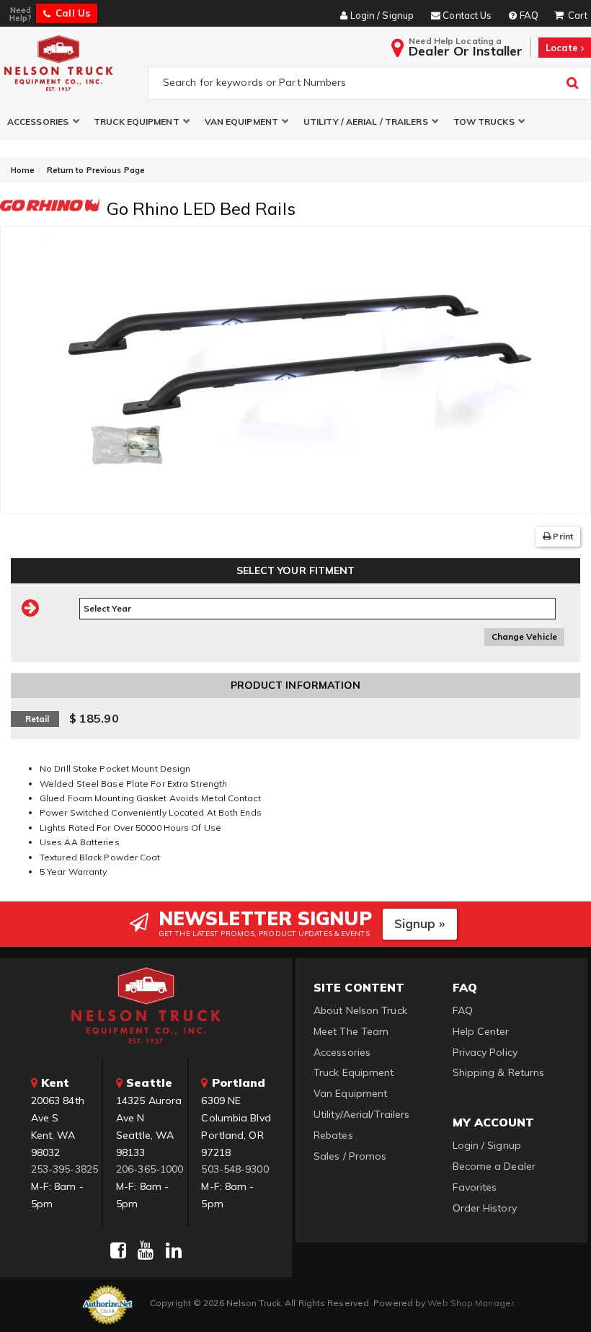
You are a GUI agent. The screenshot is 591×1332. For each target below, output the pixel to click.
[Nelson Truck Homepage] (71, 62)
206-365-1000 (149, 1169)
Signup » (419, 923)
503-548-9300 (234, 1169)
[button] (43, 121)
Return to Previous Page (96, 170)
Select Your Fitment (295, 570)
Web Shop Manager (470, 1302)
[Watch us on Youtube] (145, 1250)
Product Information (296, 685)
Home (23, 170)
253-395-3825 (64, 1169)
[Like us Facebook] (118, 1250)
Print (562, 536)
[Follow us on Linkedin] (173, 1250)
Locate (563, 47)
